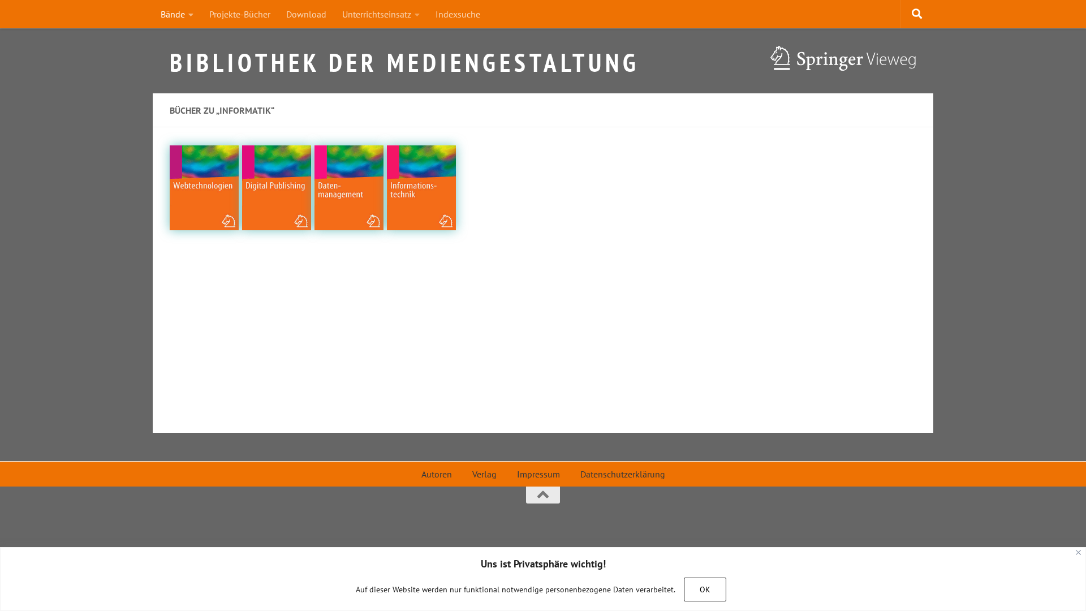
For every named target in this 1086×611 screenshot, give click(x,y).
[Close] (1078, 552)
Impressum (538, 474)
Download (306, 14)
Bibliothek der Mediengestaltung (405, 58)
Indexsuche (458, 14)
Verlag (484, 474)
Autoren (436, 474)
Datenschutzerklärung (622, 474)
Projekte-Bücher (239, 14)
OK (705, 589)
